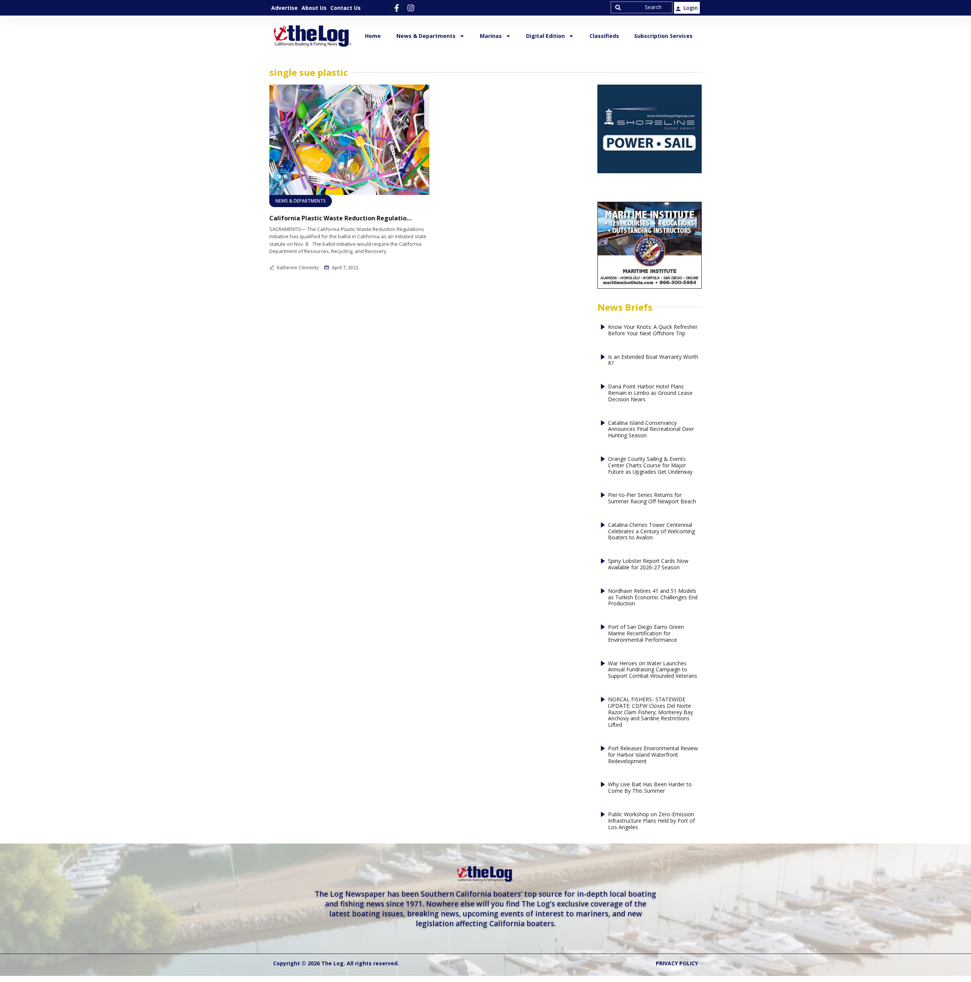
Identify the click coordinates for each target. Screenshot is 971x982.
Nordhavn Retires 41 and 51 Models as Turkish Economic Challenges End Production (653, 597)
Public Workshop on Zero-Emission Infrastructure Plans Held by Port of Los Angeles (651, 820)
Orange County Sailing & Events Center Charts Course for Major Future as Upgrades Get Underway (650, 465)
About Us (314, 7)
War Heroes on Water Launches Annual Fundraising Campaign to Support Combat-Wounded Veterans (652, 669)
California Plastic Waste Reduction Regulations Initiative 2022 (341, 218)
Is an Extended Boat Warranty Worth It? (653, 360)
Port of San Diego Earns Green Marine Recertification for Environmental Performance (646, 633)
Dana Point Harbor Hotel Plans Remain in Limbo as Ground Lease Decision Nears (650, 392)
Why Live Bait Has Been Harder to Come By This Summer (650, 787)
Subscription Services (663, 35)
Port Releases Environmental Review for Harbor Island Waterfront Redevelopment (653, 754)
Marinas (491, 35)
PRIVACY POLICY (677, 963)
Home (373, 35)
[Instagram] (411, 8)
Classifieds (604, 35)
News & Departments (426, 35)
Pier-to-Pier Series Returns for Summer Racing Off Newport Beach (652, 498)
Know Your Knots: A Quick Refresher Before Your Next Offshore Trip (653, 330)
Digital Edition (545, 35)
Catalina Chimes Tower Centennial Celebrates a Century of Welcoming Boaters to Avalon (651, 531)
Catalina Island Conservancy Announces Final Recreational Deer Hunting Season (651, 429)
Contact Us (345, 7)
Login (690, 7)
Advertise (284, 7)
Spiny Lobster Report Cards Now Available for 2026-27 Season (648, 564)
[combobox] (641, 7)
